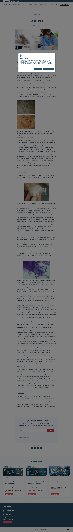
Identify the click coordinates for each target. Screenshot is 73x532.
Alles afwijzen (38, 68)
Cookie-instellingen (25, 68)
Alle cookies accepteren (48, 68)
